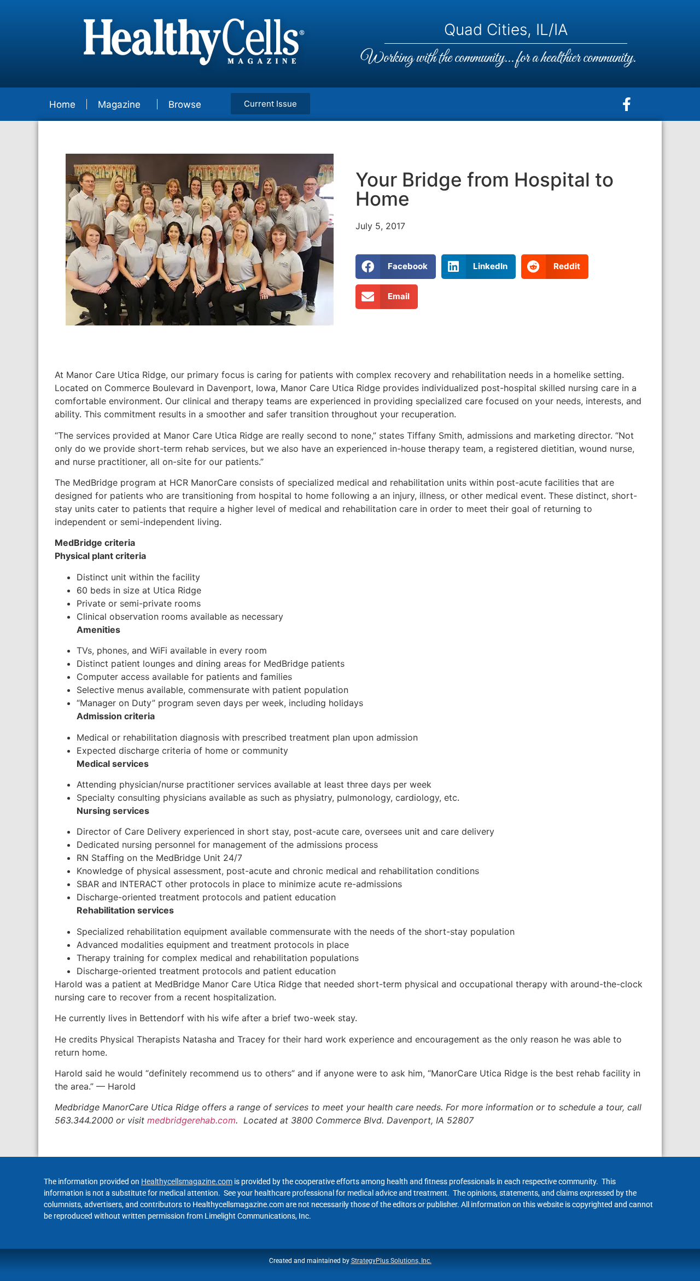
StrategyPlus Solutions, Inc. (391, 1261)
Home (62, 104)
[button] (395, 266)
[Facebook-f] (626, 104)
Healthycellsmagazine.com (186, 1181)
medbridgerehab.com (191, 1120)
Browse (184, 104)
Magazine (119, 104)
